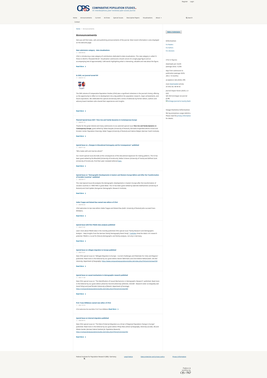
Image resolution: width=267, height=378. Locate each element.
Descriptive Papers (133, 18)
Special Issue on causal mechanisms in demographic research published (102, 275)
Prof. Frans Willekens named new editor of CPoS (93, 303)
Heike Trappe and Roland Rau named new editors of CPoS (97, 202)
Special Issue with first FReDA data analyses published (95, 225)
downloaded (174, 84)
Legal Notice (128, 357)
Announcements (86, 18)
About (158, 18)
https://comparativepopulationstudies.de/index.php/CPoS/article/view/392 (102, 332)
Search (190, 18)
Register (185, 2)
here (120, 161)
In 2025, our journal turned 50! (87, 75)
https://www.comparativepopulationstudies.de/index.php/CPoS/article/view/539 (129, 261)
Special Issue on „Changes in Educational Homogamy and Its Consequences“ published (107, 145)
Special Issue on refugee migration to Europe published (96, 250)
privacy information (184, 116)
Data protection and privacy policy (153, 357)
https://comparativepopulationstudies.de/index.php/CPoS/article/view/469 (102, 289)
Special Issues (118, 18)
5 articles (133, 233)
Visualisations (147, 18)
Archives (107, 18)
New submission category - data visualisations (93, 50)
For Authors (169, 48)
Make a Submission (173, 32)
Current (98, 18)
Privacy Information (179, 357)
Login (192, 2)
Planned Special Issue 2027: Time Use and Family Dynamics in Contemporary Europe (106, 120)
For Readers (169, 44)
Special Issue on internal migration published (92, 318)
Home (75, 18)
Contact (77, 22)
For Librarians (170, 51)
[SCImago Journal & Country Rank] (178, 101)
